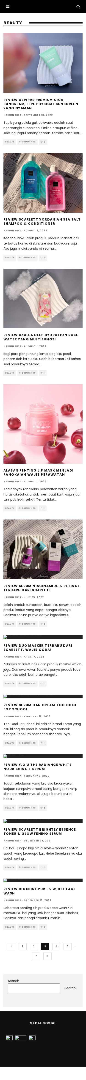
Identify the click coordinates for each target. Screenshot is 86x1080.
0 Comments (27, 142)
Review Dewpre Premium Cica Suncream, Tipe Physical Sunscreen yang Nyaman (40, 103)
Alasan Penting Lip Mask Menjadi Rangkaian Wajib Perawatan (38, 472)
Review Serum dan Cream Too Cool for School (40, 707)
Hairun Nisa (12, 115)
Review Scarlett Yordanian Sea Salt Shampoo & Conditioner (42, 221)
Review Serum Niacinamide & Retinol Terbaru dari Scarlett (41, 588)
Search (13, 981)
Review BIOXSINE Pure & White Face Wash (39, 891)
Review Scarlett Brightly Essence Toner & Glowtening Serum (39, 831)
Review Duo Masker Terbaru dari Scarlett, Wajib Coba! (37, 647)
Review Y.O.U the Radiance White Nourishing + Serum (37, 766)
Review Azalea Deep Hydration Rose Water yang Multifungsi (40, 337)
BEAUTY (9, 142)
